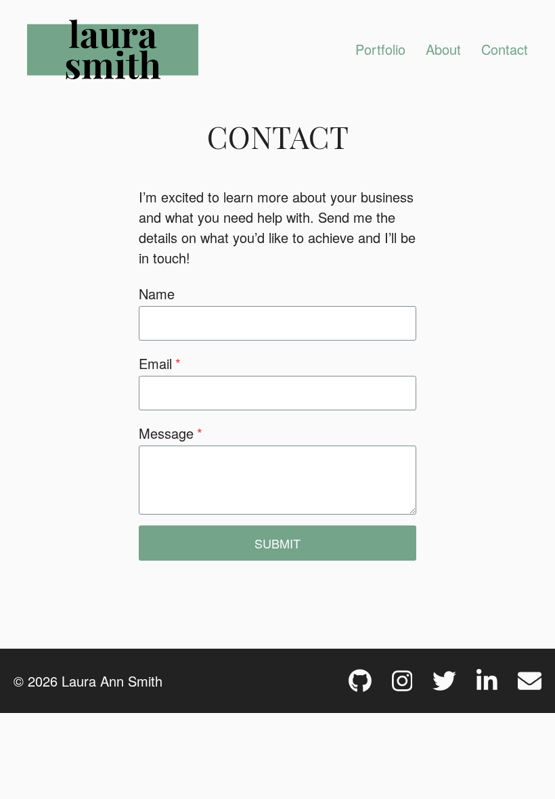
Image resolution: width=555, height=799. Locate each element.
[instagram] (402, 681)
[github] (360, 681)
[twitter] (444, 681)
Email (160, 363)
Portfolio (380, 49)
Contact (504, 49)
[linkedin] (486, 681)
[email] (529, 681)
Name (157, 293)
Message (170, 433)
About (443, 49)
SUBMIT (277, 543)
